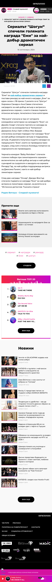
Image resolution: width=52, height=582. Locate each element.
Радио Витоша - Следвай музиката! (20, 193)
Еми (20, 255)
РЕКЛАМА (17, 523)
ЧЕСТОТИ (5, 523)
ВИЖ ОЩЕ (26, 331)
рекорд (39, 252)
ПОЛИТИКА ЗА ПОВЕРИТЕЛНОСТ (15, 527)
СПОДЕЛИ (26, 265)
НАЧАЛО (21, 17)
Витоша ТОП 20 (26, 279)
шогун (31, 255)
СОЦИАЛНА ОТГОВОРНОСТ (22, 531)
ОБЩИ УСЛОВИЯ (8, 535)
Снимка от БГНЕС (9, 86)
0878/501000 (44, 516)
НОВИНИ (30, 17)
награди (25, 252)
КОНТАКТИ (35, 527)
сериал (11, 252)
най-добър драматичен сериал (26, 95)
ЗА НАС (5, 531)
